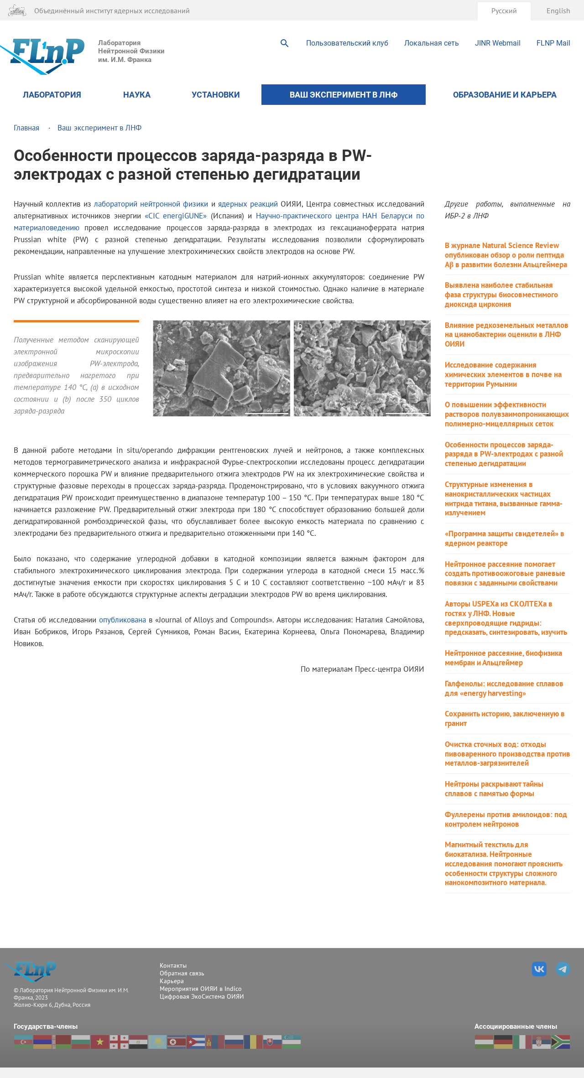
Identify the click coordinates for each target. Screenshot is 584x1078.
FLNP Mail (553, 43)
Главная (26, 127)
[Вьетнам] (100, 1042)
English (558, 10)
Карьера (172, 981)
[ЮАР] (561, 1042)
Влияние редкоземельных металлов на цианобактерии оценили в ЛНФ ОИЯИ (506, 335)
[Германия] (503, 1042)
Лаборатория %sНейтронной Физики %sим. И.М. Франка (33, 972)
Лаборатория (52, 94)
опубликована (122, 619)
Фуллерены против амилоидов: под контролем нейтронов (506, 819)
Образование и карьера (505, 94)
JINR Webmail (498, 43)
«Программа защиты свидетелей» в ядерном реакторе (504, 538)
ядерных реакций (248, 203)
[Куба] (196, 1042)
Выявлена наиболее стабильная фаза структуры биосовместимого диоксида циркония (501, 294)
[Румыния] (253, 1042)
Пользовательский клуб (347, 43)
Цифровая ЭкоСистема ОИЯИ (202, 996)
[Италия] (522, 1042)
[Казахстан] (157, 1042)
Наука (137, 94)
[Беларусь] (61, 1042)
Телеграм (563, 969)
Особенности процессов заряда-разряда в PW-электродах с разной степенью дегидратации (504, 454)
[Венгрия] (484, 1042)
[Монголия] (215, 1042)
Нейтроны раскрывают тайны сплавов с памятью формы (494, 788)
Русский (504, 10)
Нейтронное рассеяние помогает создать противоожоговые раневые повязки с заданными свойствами (505, 574)
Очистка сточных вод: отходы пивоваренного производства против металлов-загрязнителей (507, 754)
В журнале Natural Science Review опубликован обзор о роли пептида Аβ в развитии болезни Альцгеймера (506, 255)
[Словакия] (272, 1042)
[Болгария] (81, 1042)
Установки (216, 94)
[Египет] (138, 1042)
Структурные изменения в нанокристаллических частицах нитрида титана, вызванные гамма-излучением (504, 499)
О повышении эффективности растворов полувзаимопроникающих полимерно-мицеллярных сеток (507, 414)
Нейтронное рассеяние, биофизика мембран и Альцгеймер (503, 658)
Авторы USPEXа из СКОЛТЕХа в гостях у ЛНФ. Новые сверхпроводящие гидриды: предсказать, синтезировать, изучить (506, 618)
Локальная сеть (431, 43)
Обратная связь (182, 973)
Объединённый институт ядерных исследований (112, 10)
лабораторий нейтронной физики (151, 203)
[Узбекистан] (291, 1042)
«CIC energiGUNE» (176, 215)
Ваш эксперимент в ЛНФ (344, 94)
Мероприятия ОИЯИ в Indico (201, 989)
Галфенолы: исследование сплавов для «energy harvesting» (504, 688)
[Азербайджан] (23, 1042)
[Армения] (42, 1042)
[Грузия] (119, 1042)
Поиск (284, 43)
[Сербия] (541, 1042)
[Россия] (234, 1042)
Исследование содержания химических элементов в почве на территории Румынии (503, 374)
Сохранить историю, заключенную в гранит (505, 718)
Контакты (173, 965)
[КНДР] (176, 1042)
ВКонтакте (539, 969)
